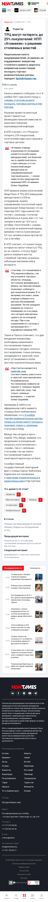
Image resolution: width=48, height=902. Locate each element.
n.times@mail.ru (8, 838)
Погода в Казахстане (11, 802)
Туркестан (29, 782)
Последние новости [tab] (13, 568)
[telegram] (35, 693)
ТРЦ (8, 530)
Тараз (4, 782)
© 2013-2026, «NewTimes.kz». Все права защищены (24, 860)
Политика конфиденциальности (24, 864)
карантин (19, 527)
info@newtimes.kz (9, 847)
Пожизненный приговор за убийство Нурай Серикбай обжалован (22, 666)
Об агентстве (24, 871)
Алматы (27, 753)
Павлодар (28, 774)
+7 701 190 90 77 (9, 850)
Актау (4, 762)
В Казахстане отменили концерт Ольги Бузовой (21, 587)
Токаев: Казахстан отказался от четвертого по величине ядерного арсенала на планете (21, 640)
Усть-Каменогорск (10, 791)
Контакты (24, 878)
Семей (27, 757)
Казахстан (11, 524)
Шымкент (6, 757)
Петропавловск (9, 778)
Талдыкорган (30, 778)
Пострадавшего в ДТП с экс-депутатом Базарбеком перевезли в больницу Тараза (23, 598)
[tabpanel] (24, 622)
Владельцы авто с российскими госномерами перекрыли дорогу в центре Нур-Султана (22, 543)
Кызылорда (7, 774)
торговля (36, 524)
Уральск (5, 787)
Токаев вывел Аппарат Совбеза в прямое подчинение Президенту (21, 576)
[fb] (18, 693)
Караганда (29, 766)
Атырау (5, 766)
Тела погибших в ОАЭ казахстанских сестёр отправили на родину (20, 627)
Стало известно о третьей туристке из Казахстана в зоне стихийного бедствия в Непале (22, 653)
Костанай (28, 770)
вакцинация (24, 524)
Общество (8, 22)
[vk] (12, 693)
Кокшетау (6, 770)
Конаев (27, 791)
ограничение (32, 527)
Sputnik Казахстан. (26, 78)
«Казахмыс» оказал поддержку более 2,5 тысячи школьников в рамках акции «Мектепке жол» (21, 613)
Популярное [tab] (35, 568)
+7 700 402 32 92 (9, 829)
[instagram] (24, 693)
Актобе (27, 762)
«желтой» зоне (18, 371)
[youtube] (30, 693)
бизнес (9, 527)
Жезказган (29, 787)
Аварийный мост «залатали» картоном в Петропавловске (22, 556)
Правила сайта (24, 867)
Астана (5, 753)
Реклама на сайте (24, 874)
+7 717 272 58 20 (9, 825)
